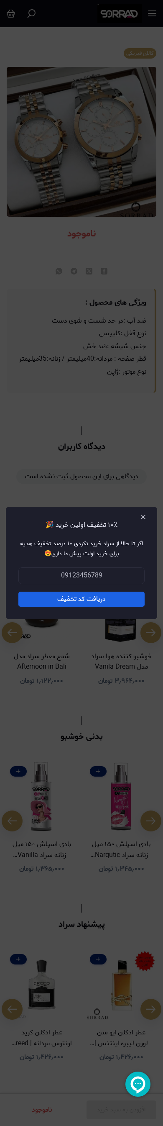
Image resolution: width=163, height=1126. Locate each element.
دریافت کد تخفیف (81, 599)
